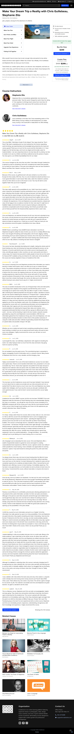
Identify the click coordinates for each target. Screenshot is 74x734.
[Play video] (37, 32)
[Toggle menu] (71, 5)
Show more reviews (10, 610)
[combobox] (41, 5)
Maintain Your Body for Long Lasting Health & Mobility (12, 634)
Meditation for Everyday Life (35, 654)
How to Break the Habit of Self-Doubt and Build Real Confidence (12, 654)
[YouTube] (20, 723)
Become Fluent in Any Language (36, 633)
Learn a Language (32, 693)
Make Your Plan (8, 30)
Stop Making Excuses (8, 693)
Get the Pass (65, 5)
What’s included (65, 79)
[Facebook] (23, 723)
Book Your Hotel (8, 43)
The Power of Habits (33, 674)
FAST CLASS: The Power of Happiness (13, 674)
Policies (37, 732)
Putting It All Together (10, 51)
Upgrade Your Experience (11, 47)
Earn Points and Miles (10, 34)
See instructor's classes (18, 109)
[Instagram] (27, 723)
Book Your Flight (8, 39)
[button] (71, 731)
